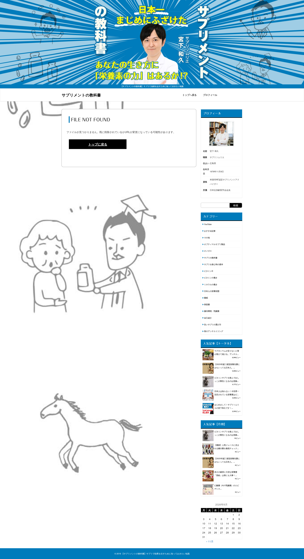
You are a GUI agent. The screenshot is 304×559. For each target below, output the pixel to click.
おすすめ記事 (209, 230)
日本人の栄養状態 (211, 291)
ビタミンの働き (210, 277)
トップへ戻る (189, 95)
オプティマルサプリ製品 (214, 244)
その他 (207, 237)
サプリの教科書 (210, 257)
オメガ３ (208, 250)
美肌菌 (207, 304)
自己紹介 (208, 317)
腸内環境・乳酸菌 (211, 311)
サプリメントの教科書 (81, 95)
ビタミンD (208, 271)
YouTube (208, 224)
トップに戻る (97, 144)
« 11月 (209, 541)
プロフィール (210, 95)
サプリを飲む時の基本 (213, 264)
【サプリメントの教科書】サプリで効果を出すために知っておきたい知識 (156, 553)
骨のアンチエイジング (213, 331)
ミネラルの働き (210, 284)
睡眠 (206, 297)
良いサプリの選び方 (212, 324)
